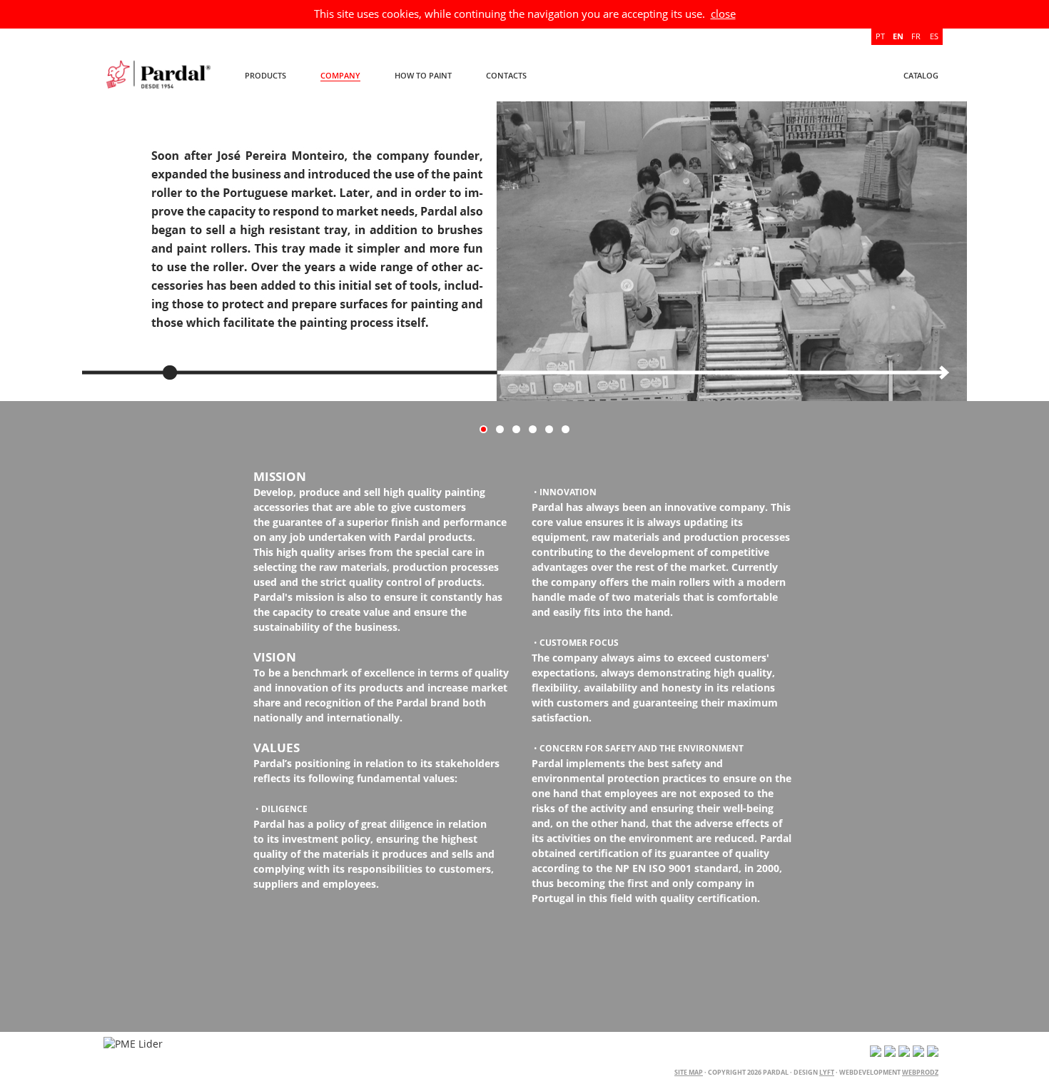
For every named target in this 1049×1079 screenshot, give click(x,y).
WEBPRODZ (920, 1072)
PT (880, 36)
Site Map (688, 1072)
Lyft (826, 1072)
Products (265, 75)
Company (340, 75)
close (723, 13)
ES (934, 36)
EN (898, 36)
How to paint (423, 75)
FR (916, 36)
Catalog (920, 75)
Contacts (506, 75)
